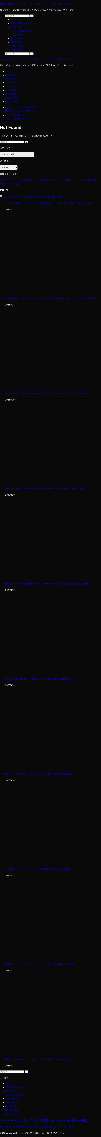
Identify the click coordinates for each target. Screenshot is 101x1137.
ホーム (8, 71)
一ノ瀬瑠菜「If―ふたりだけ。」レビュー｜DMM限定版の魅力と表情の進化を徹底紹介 (38, 869)
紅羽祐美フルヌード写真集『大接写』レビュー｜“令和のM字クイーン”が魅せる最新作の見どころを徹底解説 (47, 584)
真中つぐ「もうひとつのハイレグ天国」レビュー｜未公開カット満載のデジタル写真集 (38, 774)
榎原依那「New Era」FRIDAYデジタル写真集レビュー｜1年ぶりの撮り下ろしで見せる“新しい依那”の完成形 (47, 393)
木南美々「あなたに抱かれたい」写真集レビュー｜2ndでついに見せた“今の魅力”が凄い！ (40, 679)
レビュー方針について (15, 82)
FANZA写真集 (12, 98)
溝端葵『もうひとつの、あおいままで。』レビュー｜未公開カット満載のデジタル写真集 (39, 964)
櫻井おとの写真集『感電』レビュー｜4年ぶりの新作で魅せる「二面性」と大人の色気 (38, 1059)
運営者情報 (10, 79)
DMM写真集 (11, 94)
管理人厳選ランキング (15, 75)
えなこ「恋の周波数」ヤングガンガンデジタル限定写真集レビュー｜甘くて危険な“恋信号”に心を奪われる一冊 (48, 203)
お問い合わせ (11, 101)
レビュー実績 (11, 86)
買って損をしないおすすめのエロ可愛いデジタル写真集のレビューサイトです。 (38, 1127)
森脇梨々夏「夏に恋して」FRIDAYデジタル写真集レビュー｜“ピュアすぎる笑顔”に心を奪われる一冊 (44, 489)
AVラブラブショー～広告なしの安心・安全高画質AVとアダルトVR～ (32, 180)
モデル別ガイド (12, 90)
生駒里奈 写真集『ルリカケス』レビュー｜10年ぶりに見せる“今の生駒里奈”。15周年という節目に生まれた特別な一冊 (51, 298)
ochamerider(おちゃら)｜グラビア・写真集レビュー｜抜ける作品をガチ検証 (36, 4)
